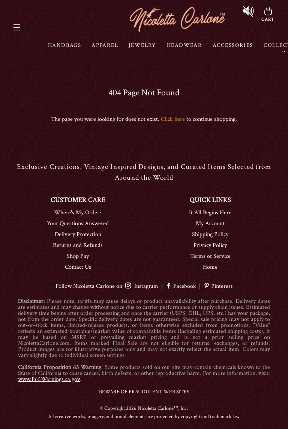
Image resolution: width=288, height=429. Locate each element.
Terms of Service (210, 256)
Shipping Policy (210, 234)
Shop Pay (78, 256)
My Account (210, 223)
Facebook (185, 286)
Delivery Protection (78, 234)
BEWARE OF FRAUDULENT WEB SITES (144, 391)
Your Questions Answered (78, 223)
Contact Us (78, 267)
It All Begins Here (210, 213)
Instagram (144, 286)
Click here (173, 119)
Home (210, 267)
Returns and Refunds (78, 245)
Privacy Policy (210, 245)
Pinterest (221, 286)
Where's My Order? (78, 213)
